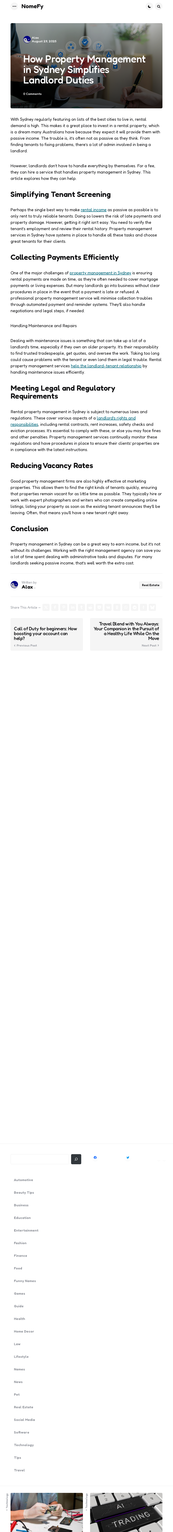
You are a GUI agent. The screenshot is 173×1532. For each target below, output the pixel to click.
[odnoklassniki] (116, 607)
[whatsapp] (125, 607)
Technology (24, 1445)
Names (19, 1369)
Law (17, 1344)
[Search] (76, 1159)
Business (21, 1205)
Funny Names (25, 1281)
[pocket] (99, 607)
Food (18, 1268)
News (18, 1382)
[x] (46, 607)
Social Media (24, 1420)
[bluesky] (152, 607)
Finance (20, 1255)
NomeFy (32, 6)
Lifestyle (21, 1356)
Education (22, 1218)
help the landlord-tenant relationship (106, 365)
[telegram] (134, 607)
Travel (19, 1470)
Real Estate (150, 585)
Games (19, 1293)
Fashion (20, 1243)
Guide (19, 1306)
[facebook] (54, 607)
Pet (17, 1394)
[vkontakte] (108, 607)
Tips (17, 1457)
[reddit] (90, 607)
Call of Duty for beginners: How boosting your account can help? (45, 633)
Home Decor (24, 1331)
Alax (35, 38)
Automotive (23, 1180)
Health (19, 1319)
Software (21, 1432)
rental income (94, 209)
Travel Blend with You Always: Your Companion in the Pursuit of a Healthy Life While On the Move (126, 631)
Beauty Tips (24, 1192)
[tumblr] (81, 607)
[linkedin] (72, 607)
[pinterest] (63, 607)
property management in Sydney (100, 272)
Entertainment (26, 1230)
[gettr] (143, 607)
